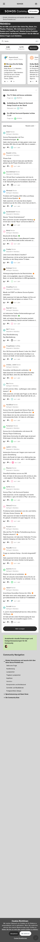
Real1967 (9, 308)
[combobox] (20, 41)
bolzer (8, 132)
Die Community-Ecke (12, 697)
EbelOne (19, 98)
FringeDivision (10, 346)
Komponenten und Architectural (16, 684)
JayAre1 (8, 447)
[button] (20, 938)
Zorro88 (8, 606)
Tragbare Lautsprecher (13, 675)
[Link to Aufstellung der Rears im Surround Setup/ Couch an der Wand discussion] (4, 103)
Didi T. (8, 329)
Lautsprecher (10, 672)
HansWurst (9, 405)
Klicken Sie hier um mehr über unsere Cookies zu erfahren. (20, 929)
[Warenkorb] (36, 4)
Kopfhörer (9, 678)
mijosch (8, 588)
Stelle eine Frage (11, 665)
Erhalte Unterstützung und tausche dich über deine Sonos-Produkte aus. (18, 18)
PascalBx (9, 548)
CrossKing (9, 287)
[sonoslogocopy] (20, 4)
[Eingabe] (2, 41)
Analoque (9, 268)
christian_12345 (11, 365)
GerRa (8, 487)
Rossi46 (8, 153)
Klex (7, 383)
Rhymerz (9, 468)
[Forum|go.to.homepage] (15, 11)
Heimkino (9, 681)
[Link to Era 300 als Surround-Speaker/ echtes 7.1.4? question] (4, 113)
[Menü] (3, 3)
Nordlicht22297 (11, 212)
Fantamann (9, 426)
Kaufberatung (10, 669)
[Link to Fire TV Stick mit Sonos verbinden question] (4, 95)
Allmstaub (9, 190)
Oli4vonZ (9, 505)
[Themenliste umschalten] (36, 90)
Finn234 (8, 527)
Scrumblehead (10, 172)
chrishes (19, 118)
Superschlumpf (13, 57)
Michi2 (8, 230)
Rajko (21, 108)
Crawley (8, 249)
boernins (9, 569)
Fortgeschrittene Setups (13, 691)
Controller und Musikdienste (15, 688)
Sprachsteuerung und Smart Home (17, 694)
